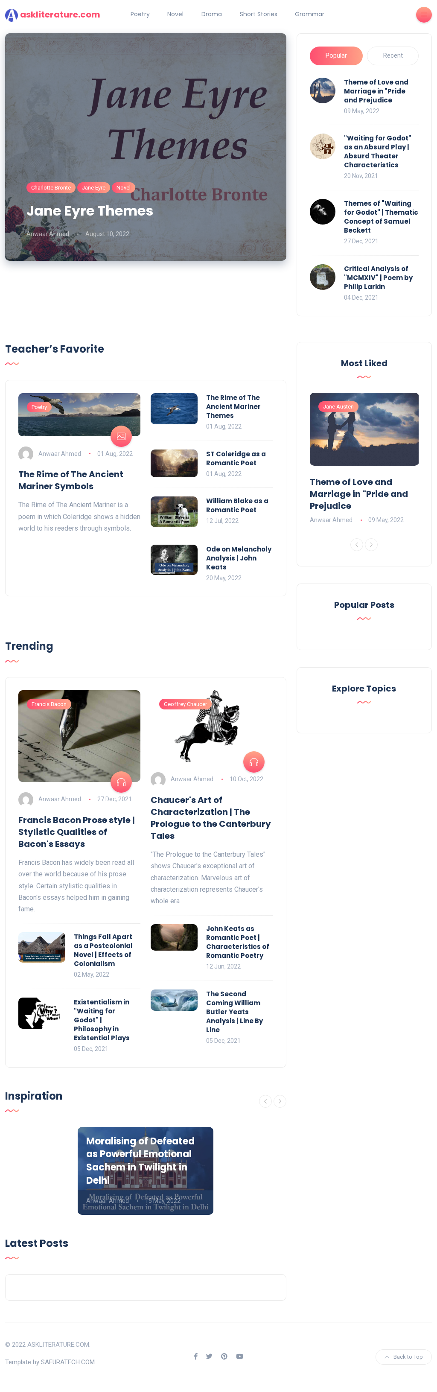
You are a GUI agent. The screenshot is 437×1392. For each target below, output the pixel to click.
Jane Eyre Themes (89, 210)
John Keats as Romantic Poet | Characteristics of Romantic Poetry (237, 942)
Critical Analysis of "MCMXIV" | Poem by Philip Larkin (378, 277)
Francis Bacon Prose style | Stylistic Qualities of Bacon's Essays (76, 832)
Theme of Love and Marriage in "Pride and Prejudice (376, 91)
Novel (175, 14)
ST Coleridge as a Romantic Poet (236, 458)
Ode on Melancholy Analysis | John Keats (238, 558)
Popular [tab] (336, 55)
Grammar (309, 14)
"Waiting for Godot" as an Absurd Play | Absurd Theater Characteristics (377, 151)
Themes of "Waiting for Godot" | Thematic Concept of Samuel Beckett (381, 217)
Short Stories (258, 14)
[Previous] (265, 1101)
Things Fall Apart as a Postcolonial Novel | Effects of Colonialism (103, 950)
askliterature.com (60, 14)
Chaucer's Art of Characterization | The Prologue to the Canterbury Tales (211, 818)
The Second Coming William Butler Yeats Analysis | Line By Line (234, 1011)
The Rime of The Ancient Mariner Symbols (70, 480)
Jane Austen (338, 406)
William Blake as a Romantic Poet (237, 505)
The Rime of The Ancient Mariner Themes (233, 406)
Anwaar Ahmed (47, 234)
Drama (211, 14)
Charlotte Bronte (51, 187)
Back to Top (408, 1357)
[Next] (280, 1101)
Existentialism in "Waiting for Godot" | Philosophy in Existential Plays (102, 1020)
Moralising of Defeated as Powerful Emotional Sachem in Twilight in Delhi (140, 1161)
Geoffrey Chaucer (185, 704)
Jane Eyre (93, 187)
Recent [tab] (393, 55)
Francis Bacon (49, 704)
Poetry (140, 14)
